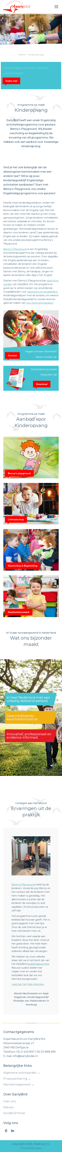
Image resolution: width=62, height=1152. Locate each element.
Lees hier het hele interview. (28, 984)
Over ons (9, 1101)
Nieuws (8, 1107)
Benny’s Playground (15, 249)
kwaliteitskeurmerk (38, 963)
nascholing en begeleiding (42, 291)
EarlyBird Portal (14, 1113)
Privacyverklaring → (17, 1078)
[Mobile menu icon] (56, 6)
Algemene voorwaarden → (21, 1072)
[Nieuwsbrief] (6, 1130)
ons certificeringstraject (39, 302)
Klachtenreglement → (18, 1084)
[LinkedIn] (12, 1130)
